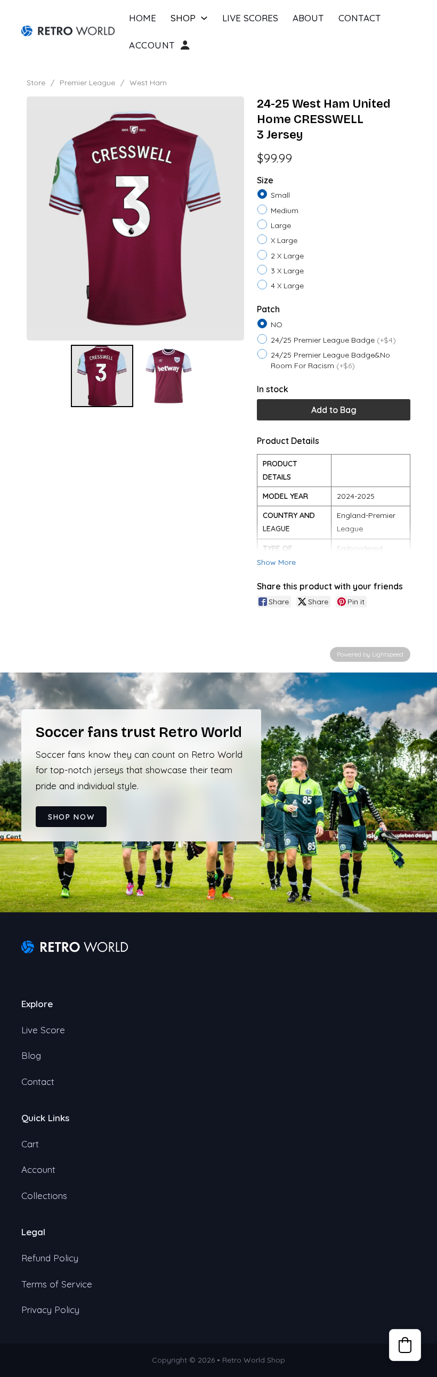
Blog (31, 1055)
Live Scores (250, 17)
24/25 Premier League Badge (333, 339)
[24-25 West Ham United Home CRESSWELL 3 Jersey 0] (102, 376)
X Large (284, 240)
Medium (284, 210)
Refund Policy (49, 1257)
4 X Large (287, 285)
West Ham (148, 82)
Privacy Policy (50, 1309)
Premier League (87, 82)
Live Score (43, 1029)
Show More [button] (276, 562)
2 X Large (287, 255)
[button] (405, 1345)
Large (281, 225)
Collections (44, 1195)
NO (276, 324)
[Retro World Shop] (68, 30)
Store (36, 82)
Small (280, 195)
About (308, 17)
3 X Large (287, 271)
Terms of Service (56, 1284)
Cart (30, 1143)
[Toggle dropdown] (204, 18)
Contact (359, 17)
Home (142, 17)
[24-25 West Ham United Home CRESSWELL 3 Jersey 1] (168, 376)
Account (152, 45)
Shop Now (71, 817)
